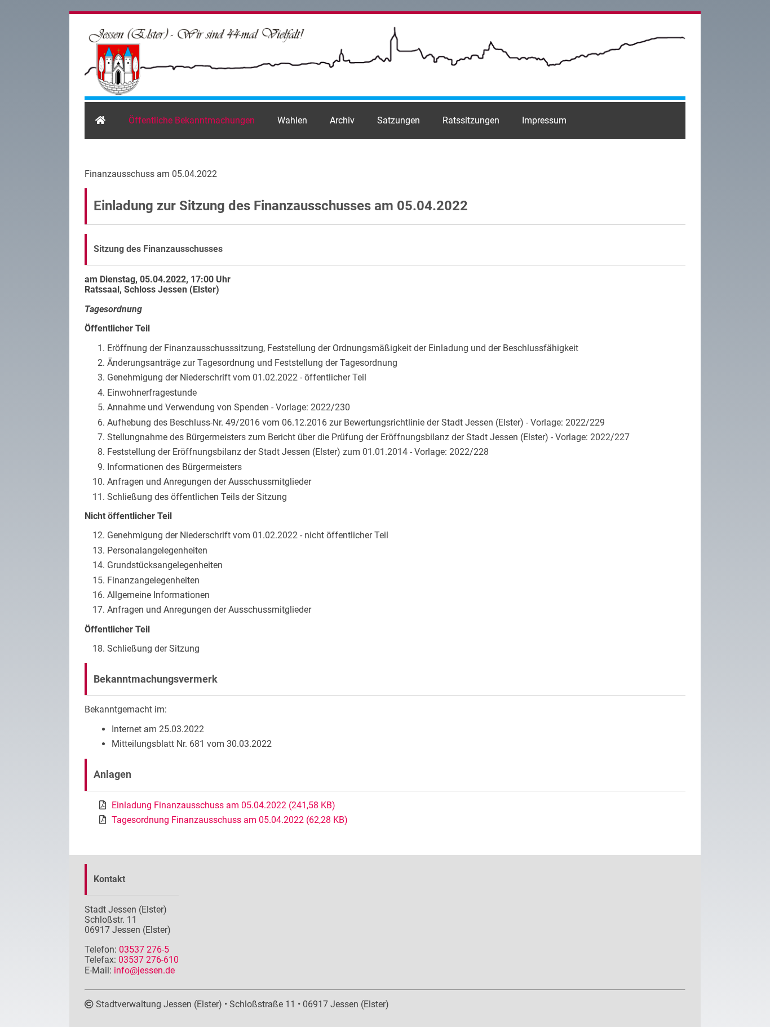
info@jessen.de (144, 970)
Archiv (342, 120)
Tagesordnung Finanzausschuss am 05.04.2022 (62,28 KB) (230, 819)
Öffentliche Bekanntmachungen (192, 120)
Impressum (544, 120)
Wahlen (292, 120)
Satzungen (398, 120)
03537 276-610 (148, 959)
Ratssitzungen (470, 120)
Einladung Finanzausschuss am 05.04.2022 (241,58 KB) (223, 805)
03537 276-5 (144, 949)
